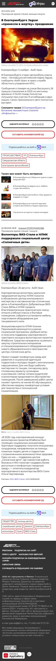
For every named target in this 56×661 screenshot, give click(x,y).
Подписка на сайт (25, 550)
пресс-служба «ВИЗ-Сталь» (14, 283)
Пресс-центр (9, 554)
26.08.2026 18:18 (8, 228)
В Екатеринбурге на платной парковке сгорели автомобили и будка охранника (30, 205)
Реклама (7, 550)
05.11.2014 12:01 (8, 11)
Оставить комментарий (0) (28, 134)
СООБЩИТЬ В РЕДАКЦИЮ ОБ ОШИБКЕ (22, 568)
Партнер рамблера (25, 648)
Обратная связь (11, 564)
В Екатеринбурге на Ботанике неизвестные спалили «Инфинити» (23, 110)
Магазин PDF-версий (31, 554)
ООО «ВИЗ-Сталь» (17, 479)
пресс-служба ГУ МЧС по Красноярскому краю (24, 65)
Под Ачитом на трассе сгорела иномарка (30, 212)
